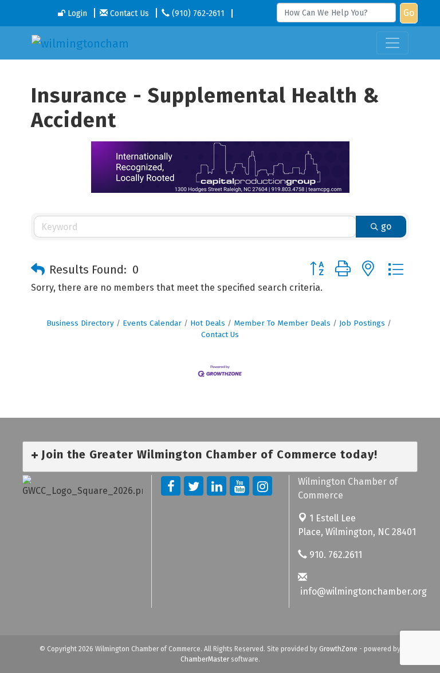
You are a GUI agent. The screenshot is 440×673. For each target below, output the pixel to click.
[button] (38, 269)
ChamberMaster (204, 659)
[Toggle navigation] (392, 42)
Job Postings (362, 323)
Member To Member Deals (282, 323)
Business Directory (80, 323)
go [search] (386, 226)
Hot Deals (207, 323)
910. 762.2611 (334, 554)
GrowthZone (338, 649)
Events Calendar (152, 323)
